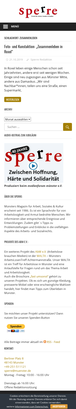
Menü (15, 26)
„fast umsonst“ (39, 276)
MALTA (41, 256)
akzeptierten (59, 406)
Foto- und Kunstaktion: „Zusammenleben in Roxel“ (33, 49)
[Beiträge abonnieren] (45, 342)
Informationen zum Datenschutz (32, 406)
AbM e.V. (41, 251)
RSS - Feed (53, 342)
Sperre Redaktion (41, 59)
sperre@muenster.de (17, 370)
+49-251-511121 (15, 366)
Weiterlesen (12, 99)
